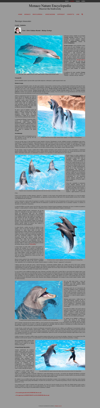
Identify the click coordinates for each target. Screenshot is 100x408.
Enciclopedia (37, 14)
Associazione (50, 14)
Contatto (70, 14)
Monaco (27, 14)
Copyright (61, 14)
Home (20, 14)
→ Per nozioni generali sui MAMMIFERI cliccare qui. (28, 392)
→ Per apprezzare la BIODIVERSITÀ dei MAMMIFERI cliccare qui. (32, 395)
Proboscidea (33, 244)
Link (77, 14)
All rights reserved (58, 406)
